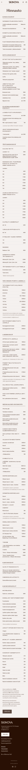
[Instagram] (15, 767)
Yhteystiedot (4, 748)
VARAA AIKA (7, 711)
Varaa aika (5, 734)
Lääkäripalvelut (5, 741)
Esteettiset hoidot (6, 739)
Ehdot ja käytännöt (14, 763)
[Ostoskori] (26, 2)
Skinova (15, 760)
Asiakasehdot (4, 751)
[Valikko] (1, 2)
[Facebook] (13, 767)
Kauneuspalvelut (6, 743)
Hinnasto (3, 746)
